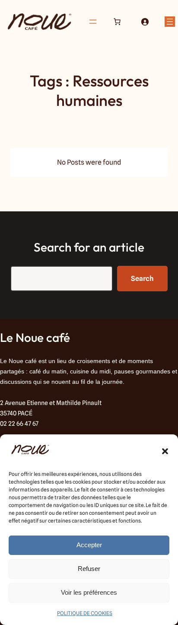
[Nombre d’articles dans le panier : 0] (117, 21)
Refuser (89, 568)
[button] (165, 451)
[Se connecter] (144, 21)
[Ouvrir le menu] (93, 21)
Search (142, 278)
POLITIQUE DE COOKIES (84, 613)
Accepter (89, 544)
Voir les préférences (89, 592)
